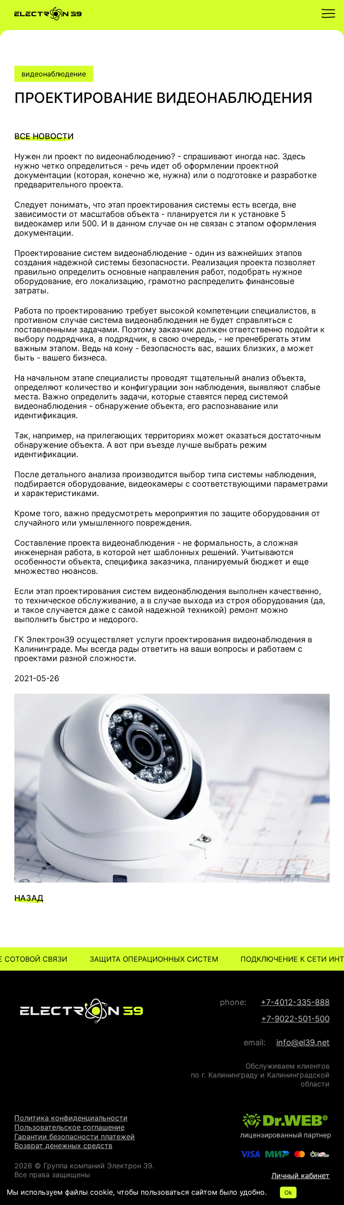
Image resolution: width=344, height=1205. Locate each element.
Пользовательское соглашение (69, 1127)
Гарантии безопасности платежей (74, 1136)
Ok (288, 1192)
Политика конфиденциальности (71, 1117)
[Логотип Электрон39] (172, 15)
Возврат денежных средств (63, 1145)
